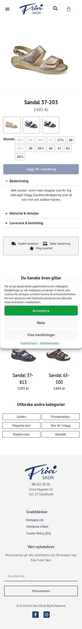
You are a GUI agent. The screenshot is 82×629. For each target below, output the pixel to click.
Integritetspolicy (49, 343)
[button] (7, 9)
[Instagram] (47, 614)
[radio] (20, 140)
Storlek (8, 139)
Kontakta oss (35, 520)
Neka (41, 322)
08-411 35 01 (41, 484)
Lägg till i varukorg (41, 169)
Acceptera (41, 310)
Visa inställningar (41, 335)
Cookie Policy (29, 343)
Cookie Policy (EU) (38, 533)
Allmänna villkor (37, 526)
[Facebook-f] (35, 614)
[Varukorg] (68, 9)
